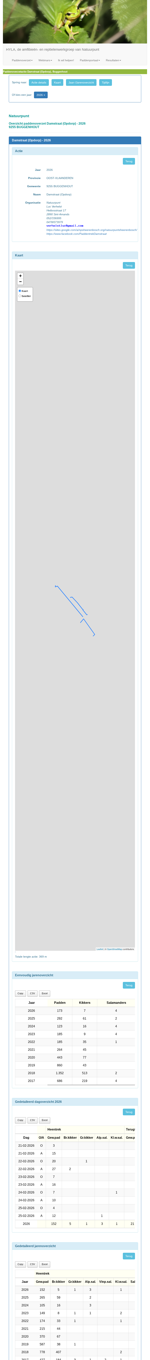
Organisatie (33, 202)
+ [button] (20, 275)
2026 (40, 95)
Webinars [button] (44, 60)
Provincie (34, 178)
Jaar (38, 169)
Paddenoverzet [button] (21, 60)
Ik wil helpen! (66, 60)
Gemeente (34, 186)
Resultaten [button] (112, 60)
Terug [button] (128, 161)
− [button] (20, 281)
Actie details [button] (38, 82)
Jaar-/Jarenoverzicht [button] (81, 82)
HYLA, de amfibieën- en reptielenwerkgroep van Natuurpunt (52, 49)
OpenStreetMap (114, 949)
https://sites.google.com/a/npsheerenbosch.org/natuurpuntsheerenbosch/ (91, 229)
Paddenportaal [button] (89, 60)
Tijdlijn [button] (105, 82)
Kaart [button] (57, 82)
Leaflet (100, 949)
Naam (37, 194)
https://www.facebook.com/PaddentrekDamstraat (76, 233)
